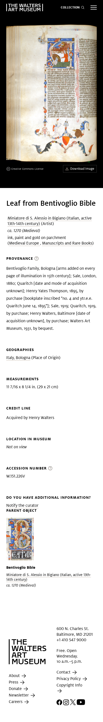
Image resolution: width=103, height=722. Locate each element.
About (15, 675)
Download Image (82, 168)
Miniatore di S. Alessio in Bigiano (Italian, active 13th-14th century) (50, 221)
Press (14, 682)
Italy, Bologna (18, 357)
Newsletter (19, 695)
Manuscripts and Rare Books (67, 243)
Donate (16, 689)
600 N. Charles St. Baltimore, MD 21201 (74, 631)
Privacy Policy (69, 678)
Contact (64, 672)
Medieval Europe (24, 243)
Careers (16, 701)
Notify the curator (22, 505)
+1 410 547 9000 (71, 639)
